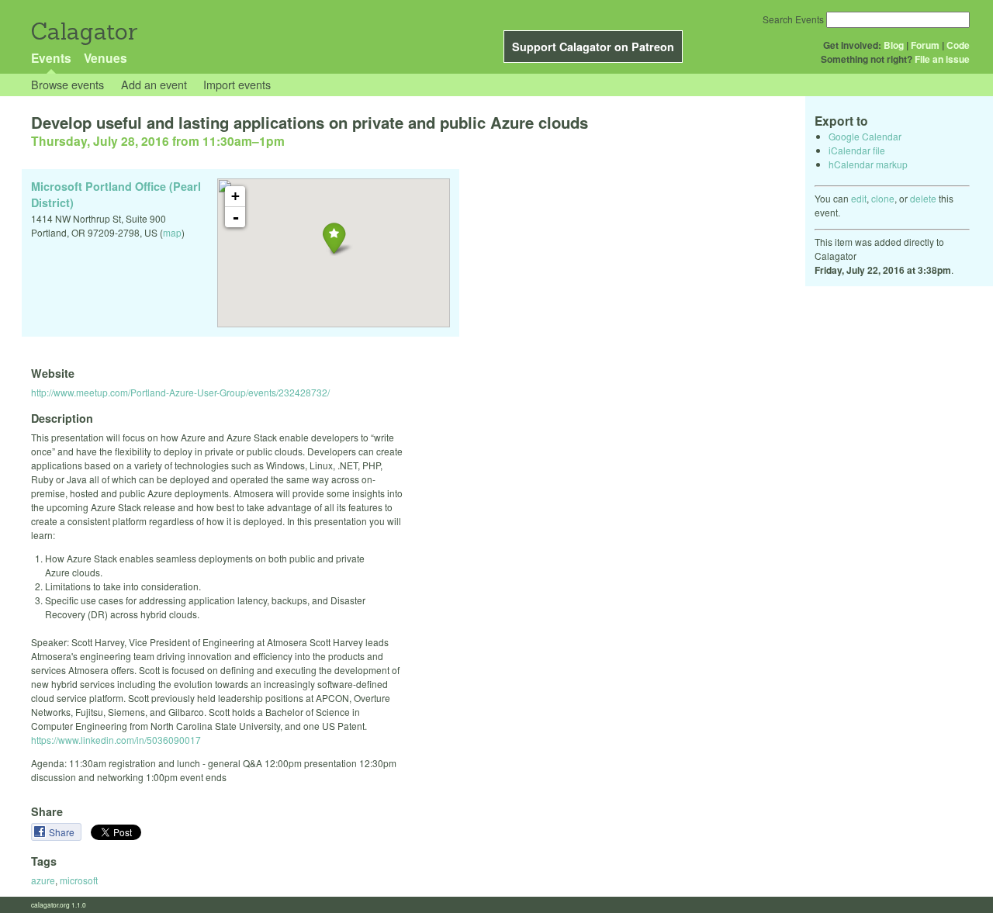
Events (51, 58)
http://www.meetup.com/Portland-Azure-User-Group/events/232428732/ (180, 392)
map (172, 232)
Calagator (83, 31)
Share (63, 832)
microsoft (79, 880)
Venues (105, 58)
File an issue (942, 59)
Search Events (793, 19)
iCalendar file (857, 150)
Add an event (154, 84)
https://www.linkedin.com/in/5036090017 (116, 739)
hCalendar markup (868, 164)
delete (923, 198)
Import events (237, 84)
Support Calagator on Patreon (593, 46)
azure (43, 880)
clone (882, 198)
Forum (925, 45)
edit (859, 198)
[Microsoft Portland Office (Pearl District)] (334, 237)
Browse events (67, 84)
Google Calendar (865, 136)
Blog (894, 45)
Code (958, 45)
